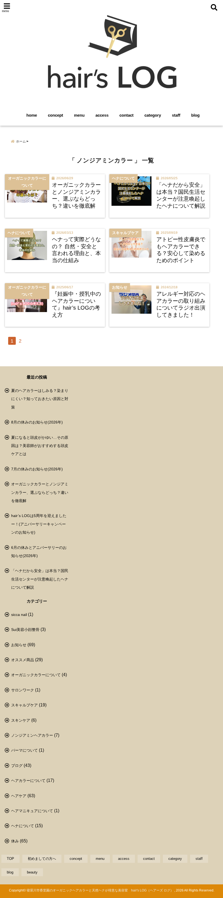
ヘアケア (18, 796)
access (102, 115)
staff (176, 115)
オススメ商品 (22, 660)
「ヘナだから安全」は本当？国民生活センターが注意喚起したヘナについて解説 (180, 195)
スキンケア (20, 720)
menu (79, 115)
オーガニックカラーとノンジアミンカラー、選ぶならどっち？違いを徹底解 (76, 195)
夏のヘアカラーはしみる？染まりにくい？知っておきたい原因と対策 (39, 398)
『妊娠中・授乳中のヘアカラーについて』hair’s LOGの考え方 (76, 304)
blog (195, 115)
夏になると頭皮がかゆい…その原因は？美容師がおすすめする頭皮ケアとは (39, 445)
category (152, 115)
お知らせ (18, 645)
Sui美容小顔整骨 (25, 629)
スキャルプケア (24, 705)
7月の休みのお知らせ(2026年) (37, 469)
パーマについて (24, 750)
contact (126, 115)
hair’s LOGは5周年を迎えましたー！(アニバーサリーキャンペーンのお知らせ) (38, 523)
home (31, 115)
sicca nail (19, 614)
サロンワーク (22, 690)
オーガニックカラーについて (36, 675)
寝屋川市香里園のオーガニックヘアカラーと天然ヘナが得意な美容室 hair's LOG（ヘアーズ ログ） (100, 890)
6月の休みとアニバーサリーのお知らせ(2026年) (39, 551)
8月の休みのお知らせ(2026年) (37, 422)
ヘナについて (22, 826)
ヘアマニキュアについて (32, 811)
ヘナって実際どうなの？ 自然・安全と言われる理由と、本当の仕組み (76, 249)
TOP (10, 859)
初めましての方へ (42, 859)
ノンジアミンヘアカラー (32, 735)
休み (15, 841)
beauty (32, 872)
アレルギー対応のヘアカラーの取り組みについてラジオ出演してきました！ (180, 304)
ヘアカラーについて (28, 780)
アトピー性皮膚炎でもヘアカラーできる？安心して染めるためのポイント (180, 249)
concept (55, 115)
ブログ (17, 765)
